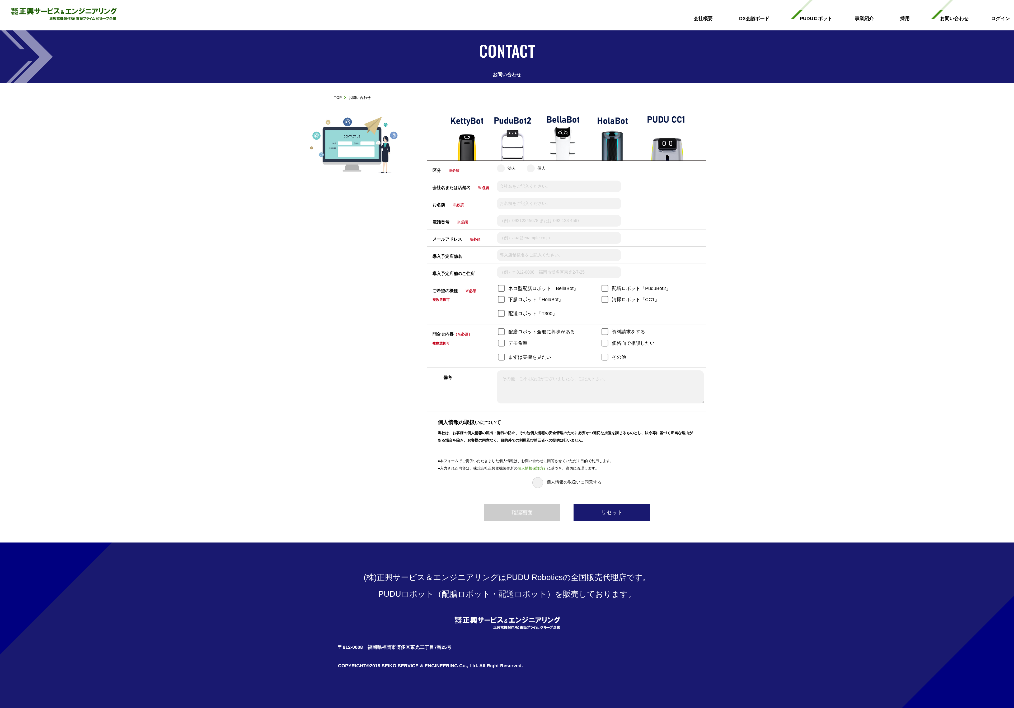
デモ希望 (517, 343)
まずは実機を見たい (529, 357)
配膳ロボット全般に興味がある (541, 331)
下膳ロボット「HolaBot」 (535, 299)
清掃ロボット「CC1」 (635, 299)
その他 (619, 357)
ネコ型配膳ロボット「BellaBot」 (543, 288)
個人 (541, 168)
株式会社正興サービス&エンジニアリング (64, 14)
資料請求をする (628, 331)
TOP (338, 97)
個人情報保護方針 (532, 468)
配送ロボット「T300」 (532, 313)
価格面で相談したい (633, 343)
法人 (512, 168)
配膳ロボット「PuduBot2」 (641, 288)
